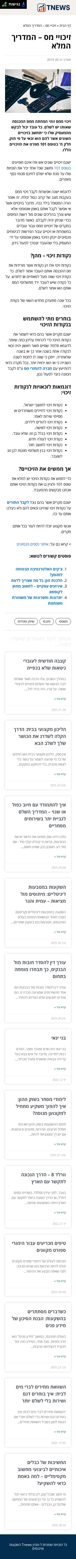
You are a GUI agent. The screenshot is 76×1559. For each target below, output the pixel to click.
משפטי (63, 621)
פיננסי (46, 621)
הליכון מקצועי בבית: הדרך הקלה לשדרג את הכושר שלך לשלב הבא (40, 736)
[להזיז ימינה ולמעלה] (5, 3)
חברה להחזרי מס (38, 368)
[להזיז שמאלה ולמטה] (3, 5)
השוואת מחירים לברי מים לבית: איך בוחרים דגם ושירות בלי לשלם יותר (41, 1393)
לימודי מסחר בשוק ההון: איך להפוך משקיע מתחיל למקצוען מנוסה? (41, 1106)
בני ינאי (58, 1038)
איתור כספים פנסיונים (32, 544)
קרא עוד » (60, 699)
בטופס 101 (62, 167)
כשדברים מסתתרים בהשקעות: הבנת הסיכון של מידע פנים (39, 1318)
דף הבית (65, 25)
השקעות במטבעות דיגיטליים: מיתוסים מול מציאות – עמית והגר (43, 894)
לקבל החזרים (18, 502)
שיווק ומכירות (26, 621)
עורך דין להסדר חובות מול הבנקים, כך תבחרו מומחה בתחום (40, 969)
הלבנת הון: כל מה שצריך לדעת (36, 580)
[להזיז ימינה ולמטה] (5, 5)
